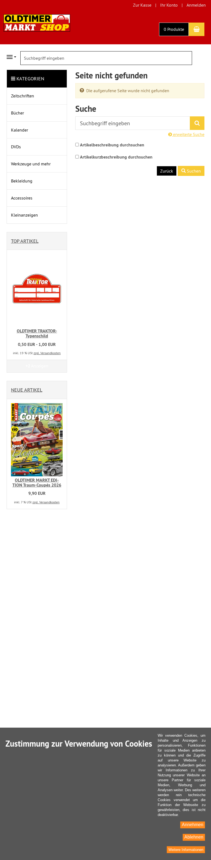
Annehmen (192, 824)
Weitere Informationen (185, 850)
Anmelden (196, 5)
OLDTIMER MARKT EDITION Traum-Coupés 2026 (36, 482)
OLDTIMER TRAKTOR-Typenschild (37, 333)
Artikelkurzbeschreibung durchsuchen (116, 157)
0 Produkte (174, 29)
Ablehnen (193, 837)
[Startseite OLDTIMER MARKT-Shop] (37, 22)
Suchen (193, 171)
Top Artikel (24, 241)
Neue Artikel (26, 390)
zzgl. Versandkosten (47, 353)
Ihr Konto (169, 5)
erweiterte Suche (188, 134)
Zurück (166, 171)
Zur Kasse (142, 5)
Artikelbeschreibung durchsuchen (112, 145)
